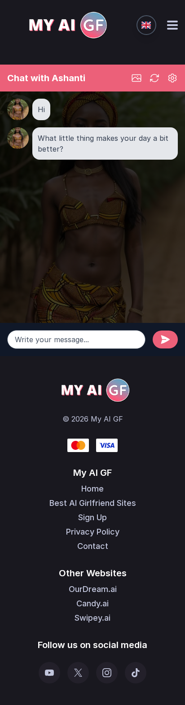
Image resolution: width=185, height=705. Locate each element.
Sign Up (92, 517)
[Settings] (172, 78)
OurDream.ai (93, 589)
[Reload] (154, 78)
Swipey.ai (92, 617)
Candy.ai (92, 603)
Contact (92, 546)
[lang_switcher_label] (146, 25)
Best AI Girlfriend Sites (92, 503)
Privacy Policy (92, 531)
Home (92, 488)
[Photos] (136, 78)
